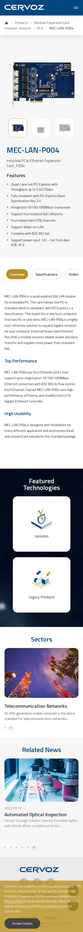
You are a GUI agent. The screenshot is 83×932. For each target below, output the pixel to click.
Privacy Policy (13, 901)
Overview (17, 274)
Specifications (46, 274)
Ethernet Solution (17, 28)
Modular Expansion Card (51, 22)
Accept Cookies (22, 923)
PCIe (40, 28)
